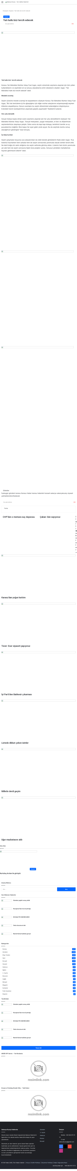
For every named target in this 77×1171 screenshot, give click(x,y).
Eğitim (4, 970)
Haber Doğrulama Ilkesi (60, 1162)
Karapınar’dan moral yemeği (22, 908)
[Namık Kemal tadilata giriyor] (6, 936)
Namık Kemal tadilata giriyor (22, 933)
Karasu (5, 949)
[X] (2, 1170)
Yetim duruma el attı (19, 925)
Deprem (5, 994)
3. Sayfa (5, 973)
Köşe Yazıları (6, 955)
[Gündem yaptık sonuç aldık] (6, 902)
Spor (4, 958)
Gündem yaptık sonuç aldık (21, 900)
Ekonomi (5, 976)
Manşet (5, 982)
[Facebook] (0, 1170)
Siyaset (5, 964)
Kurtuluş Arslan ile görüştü (10, 873)
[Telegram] (4, 1170)
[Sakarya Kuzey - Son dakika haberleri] (17, 2)
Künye (28, 1162)
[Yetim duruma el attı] (6, 927)
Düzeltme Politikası (47, 1162)
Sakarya (5, 967)
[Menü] (2, 3)
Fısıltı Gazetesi (7, 991)
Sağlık (4, 979)
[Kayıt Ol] (71, 3)
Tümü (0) (39, 1048)
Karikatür (5, 988)
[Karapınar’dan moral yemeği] (6, 911)
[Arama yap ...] (75, 3)
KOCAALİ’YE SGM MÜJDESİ (21, 917)
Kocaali (5, 961)
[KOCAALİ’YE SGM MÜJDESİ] (6, 919)
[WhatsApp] (3, 1170)
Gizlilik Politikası (35, 1162)
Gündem (5, 952)
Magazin (5, 985)
